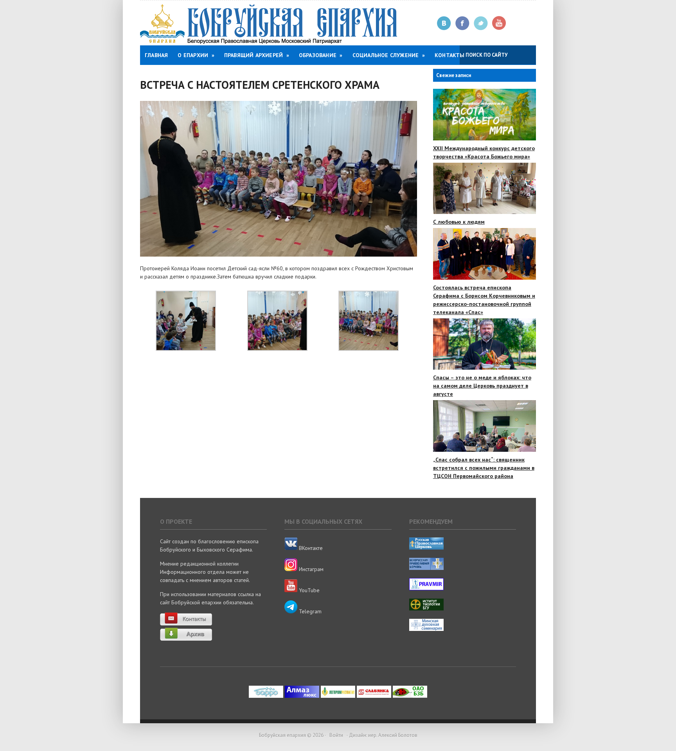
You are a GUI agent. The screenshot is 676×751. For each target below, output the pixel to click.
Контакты (450, 55)
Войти (336, 735)
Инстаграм (310, 569)
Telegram (309, 611)
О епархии (196, 55)
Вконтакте (444, 23)
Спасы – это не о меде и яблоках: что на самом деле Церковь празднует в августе (482, 385)
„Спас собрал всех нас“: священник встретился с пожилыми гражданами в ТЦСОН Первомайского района (483, 468)
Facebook (462, 23)
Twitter (481, 23)
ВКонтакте (310, 548)
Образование (321, 55)
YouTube (308, 590)
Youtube (499, 23)
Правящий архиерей (256, 55)
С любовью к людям (459, 221)
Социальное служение (388, 55)
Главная (156, 55)
